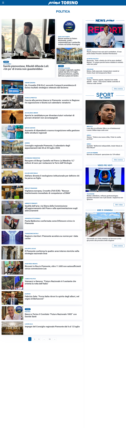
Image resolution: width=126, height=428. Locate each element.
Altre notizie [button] (118, 89)
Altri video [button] (119, 205)
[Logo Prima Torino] (63, 3)
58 (50, 339)
